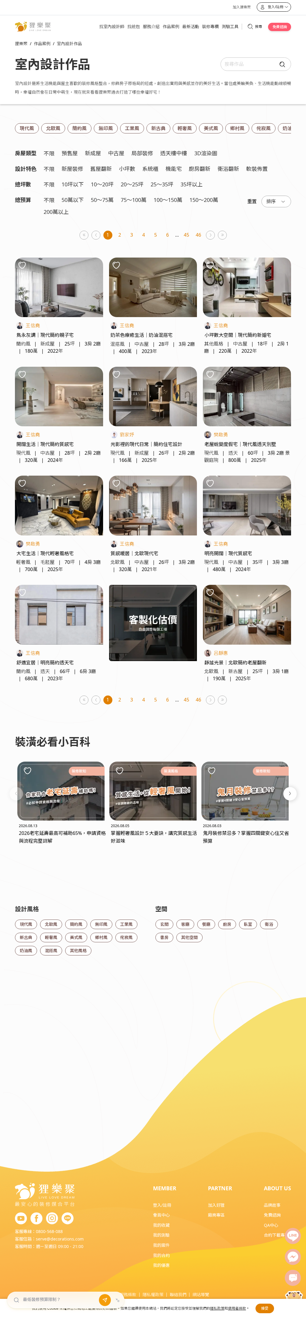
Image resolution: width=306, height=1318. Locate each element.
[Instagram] (52, 1219)
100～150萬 (168, 199)
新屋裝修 (72, 168)
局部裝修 (142, 153)
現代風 (27, 128)
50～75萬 (102, 199)
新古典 (158, 128)
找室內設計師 (111, 26)
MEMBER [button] (164, 1188)
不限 (49, 153)
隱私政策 (217, 1308)
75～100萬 (133, 199)
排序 (271, 201)
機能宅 (174, 168)
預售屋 (70, 153)
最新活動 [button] (190, 26)
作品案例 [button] (171, 26)
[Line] (293, 1236)
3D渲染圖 (205, 153)
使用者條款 (237, 1308)
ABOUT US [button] (277, 1188)
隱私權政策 (153, 1294)
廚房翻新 (199, 168)
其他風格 (78, 950)
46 (198, 235)
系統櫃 (150, 168)
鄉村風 (237, 128)
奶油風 (290, 128)
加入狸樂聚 (242, 7)
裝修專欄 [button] (210, 26)
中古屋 (116, 153)
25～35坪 (162, 184)
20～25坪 (132, 184)
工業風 (132, 128)
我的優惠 (161, 1265)
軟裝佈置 (257, 168)
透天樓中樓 (173, 153)
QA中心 (271, 1225)
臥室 (248, 924)
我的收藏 (161, 1225)
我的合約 (161, 1255)
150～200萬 (203, 199)
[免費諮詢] (293, 1278)
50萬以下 (73, 199)
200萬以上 (56, 211)
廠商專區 (216, 1215)
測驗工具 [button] (230, 26)
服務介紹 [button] (151, 26)
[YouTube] (21, 1219)
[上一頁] (96, 235)
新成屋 (93, 153)
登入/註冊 (162, 1205)
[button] (16, 793)
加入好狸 (216, 1205)
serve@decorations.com (60, 1239)
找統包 (133, 26)
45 (186, 235)
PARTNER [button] (220, 1188)
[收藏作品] (22, 265)
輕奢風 (185, 128)
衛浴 (269, 924)
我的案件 (161, 1245)
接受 (264, 1308)
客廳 (185, 924)
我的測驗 (161, 1235)
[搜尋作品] (280, 64)
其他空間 (189, 937)
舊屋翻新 (101, 168)
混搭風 (51, 950)
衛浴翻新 (228, 168)
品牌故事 (272, 1205)
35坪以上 (191, 184)
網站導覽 (200, 1294)
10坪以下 (73, 184)
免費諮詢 (280, 26)
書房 (164, 937)
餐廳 (206, 924)
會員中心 (161, 1215)
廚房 (227, 924)
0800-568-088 (49, 1231)
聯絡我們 (178, 1294)
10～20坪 (102, 184)
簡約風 (79, 128)
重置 (252, 201)
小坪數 (127, 168)
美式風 (211, 128)
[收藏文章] (27, 770)
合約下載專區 (276, 1235)
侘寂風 (263, 128)
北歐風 (53, 128)
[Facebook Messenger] (293, 1257)
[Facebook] (36, 1219)
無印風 (106, 128)
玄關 (164, 924)
